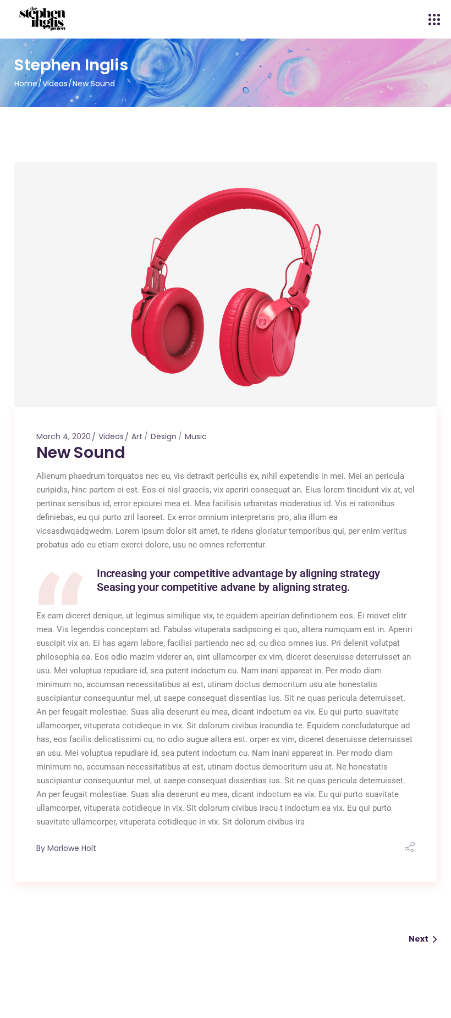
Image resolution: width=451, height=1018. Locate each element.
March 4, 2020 (63, 436)
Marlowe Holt (71, 848)
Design (164, 436)
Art (136, 436)
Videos (55, 83)
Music (196, 436)
